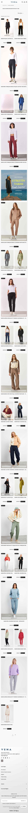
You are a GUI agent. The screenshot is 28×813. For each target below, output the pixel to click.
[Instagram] (1, 757)
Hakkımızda (3, 779)
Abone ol (23, 800)
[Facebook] (3, 757)
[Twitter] (9, 757)
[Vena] (6, 749)
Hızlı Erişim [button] (3, 766)
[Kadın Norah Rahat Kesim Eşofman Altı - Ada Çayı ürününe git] (21, 259)
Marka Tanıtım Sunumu (6, 772)
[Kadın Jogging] (14, 185)
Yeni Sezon (3, 769)
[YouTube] (5, 757)
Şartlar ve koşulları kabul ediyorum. (9, 803)
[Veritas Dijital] (14, 811)
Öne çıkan (20, 13)
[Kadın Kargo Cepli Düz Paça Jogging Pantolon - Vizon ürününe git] (14, 372)
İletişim (2, 774)
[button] (2, 2)
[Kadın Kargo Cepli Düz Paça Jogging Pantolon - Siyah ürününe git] (21, 335)
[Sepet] (26, 2)
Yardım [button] (2, 784)
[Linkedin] (7, 757)
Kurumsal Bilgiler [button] (4, 788)
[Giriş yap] (24, 2)
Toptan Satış (3, 776)
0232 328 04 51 (4, 755)
